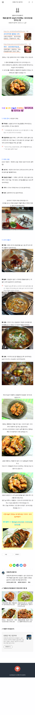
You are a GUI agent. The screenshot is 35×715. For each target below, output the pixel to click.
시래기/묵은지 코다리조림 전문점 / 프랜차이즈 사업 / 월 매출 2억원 (12, 38)
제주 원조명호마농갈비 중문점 (12, 47)
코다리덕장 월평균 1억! (12, 34)
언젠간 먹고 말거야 (17, 2)
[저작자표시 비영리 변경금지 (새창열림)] (23, 554)
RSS (29, 582)
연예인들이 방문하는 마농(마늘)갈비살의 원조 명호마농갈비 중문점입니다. (12, 51)
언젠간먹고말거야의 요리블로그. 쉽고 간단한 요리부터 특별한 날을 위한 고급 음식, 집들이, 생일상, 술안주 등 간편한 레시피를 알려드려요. (14, 641)
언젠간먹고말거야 (13, 23)
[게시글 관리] (11, 554)
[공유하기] (9, 554)
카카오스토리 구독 (11, 582)
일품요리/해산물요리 (17, 15)
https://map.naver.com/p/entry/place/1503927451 (15, 44)
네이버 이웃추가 (22, 582)
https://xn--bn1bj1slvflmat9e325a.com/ (14, 31)
